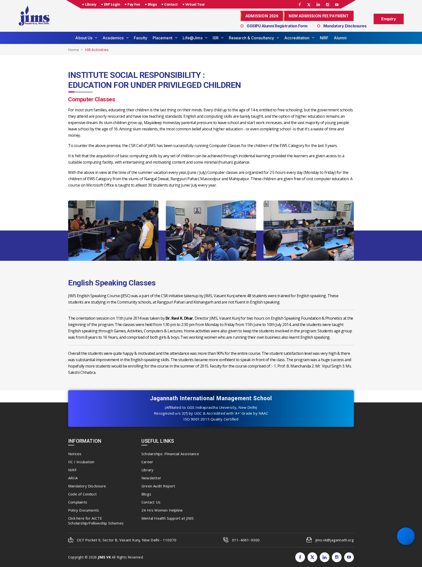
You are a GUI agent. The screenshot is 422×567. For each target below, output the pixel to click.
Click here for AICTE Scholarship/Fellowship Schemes (96, 520)
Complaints (77, 502)
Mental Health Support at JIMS (167, 518)
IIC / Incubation (81, 461)
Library (90, 4)
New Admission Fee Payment (319, 16)
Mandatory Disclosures (345, 25)
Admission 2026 (261, 16)
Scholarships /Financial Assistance (170, 453)
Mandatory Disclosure (87, 485)
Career (147, 461)
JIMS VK (104, 557)
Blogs (152, 4)
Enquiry (388, 18)
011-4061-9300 (246, 539)
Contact (171, 4)
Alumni (340, 37)
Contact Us (150, 502)
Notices (74, 453)
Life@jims (192, 37)
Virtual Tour (195, 4)
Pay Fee (133, 4)
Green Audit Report (158, 485)
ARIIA (73, 477)
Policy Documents (83, 510)
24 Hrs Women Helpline (162, 510)
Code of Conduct (82, 494)
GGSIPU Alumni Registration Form (277, 25)
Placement (162, 37)
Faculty (140, 37)
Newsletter (151, 477)
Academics (113, 37)
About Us (83, 37)
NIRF (324, 37)
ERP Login (112, 4)
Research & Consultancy (251, 37)
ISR (216, 37)
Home (73, 49)
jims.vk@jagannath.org (334, 539)
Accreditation (296, 37)
